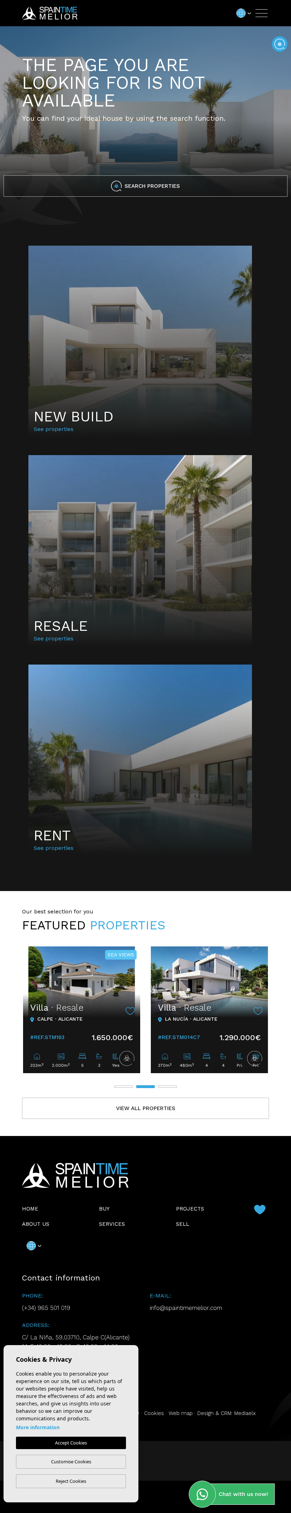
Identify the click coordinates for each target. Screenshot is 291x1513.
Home (30, 1209)
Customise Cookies (71, 1461)
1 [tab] (123, 1087)
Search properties (152, 186)
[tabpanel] (81, 1009)
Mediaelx (245, 1413)
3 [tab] (167, 1087)
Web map (181, 1413)
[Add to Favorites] (130, 1011)
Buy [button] (104, 1209)
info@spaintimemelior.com (186, 1307)
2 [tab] (145, 1086)
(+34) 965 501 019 (46, 1307)
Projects (190, 1209)
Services (112, 1224)
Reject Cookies (71, 1481)
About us (35, 1224)
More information (38, 1427)
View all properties (145, 1108)
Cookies (154, 1413)
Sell (182, 1224)
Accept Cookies (71, 1443)
